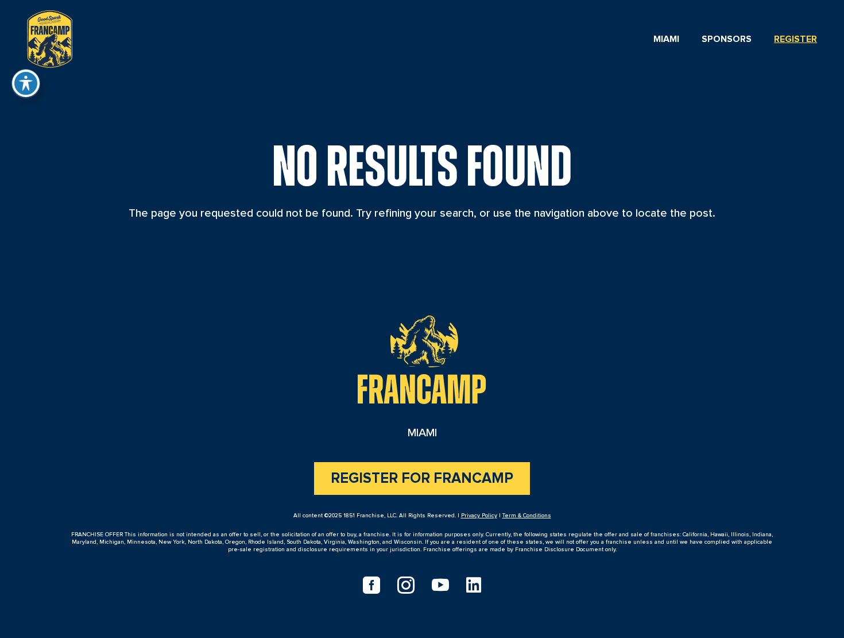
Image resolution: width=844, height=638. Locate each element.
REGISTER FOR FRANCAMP (422, 478)
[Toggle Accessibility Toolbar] (26, 83)
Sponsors (727, 39)
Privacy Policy (479, 515)
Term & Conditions (526, 515)
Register (795, 39)
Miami (666, 39)
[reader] (49, 37)
